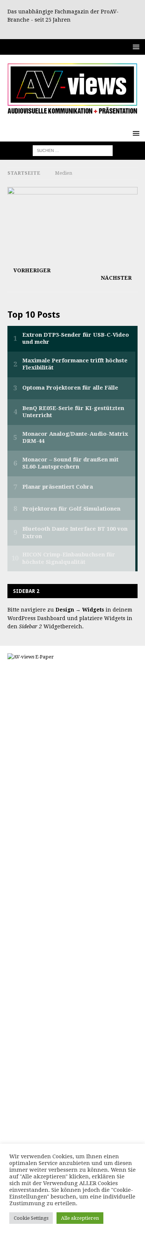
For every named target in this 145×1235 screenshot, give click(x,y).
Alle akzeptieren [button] (80, 1218)
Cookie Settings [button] (31, 1218)
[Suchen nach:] (73, 150)
